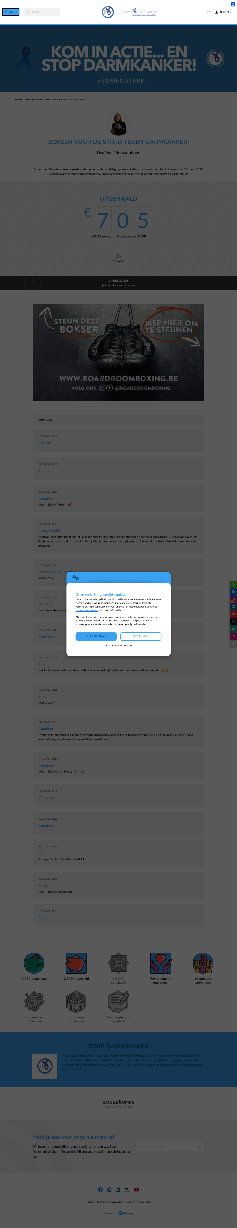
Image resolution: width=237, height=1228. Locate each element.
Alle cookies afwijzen (118, 645)
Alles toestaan (96, 636)
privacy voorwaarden (87, 610)
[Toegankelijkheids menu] (233, 4)
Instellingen (140, 636)
